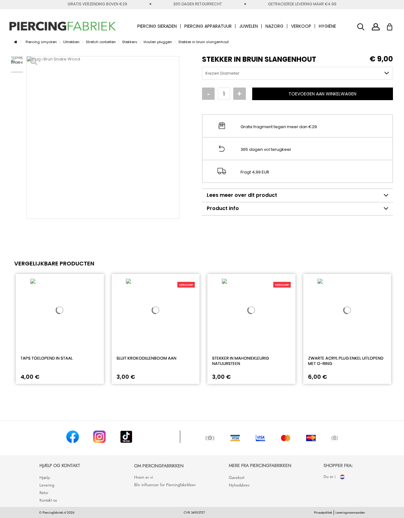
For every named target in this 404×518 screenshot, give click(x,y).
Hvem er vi (143, 477)
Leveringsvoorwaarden (350, 512)
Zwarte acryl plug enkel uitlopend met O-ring (345, 361)
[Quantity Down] (208, 94)
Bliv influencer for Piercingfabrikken (165, 485)
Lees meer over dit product (242, 195)
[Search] (361, 27)
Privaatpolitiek (323, 512)
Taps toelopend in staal (47, 358)
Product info (223, 208)
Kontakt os (48, 500)
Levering (46, 485)
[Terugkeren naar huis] (15, 42)
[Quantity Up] (239, 94)
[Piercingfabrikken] (62, 26)
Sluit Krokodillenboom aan (146, 358)
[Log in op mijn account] (376, 27)
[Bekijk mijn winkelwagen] (394, 25)
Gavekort (236, 478)
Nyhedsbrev (239, 485)
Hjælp (44, 478)
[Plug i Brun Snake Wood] (17, 64)
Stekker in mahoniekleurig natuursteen (240, 361)
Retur (43, 493)
